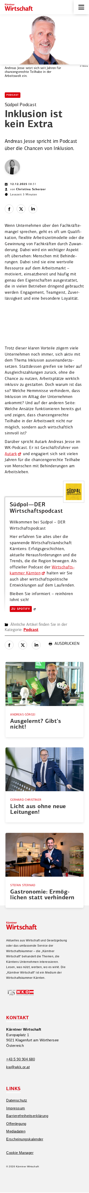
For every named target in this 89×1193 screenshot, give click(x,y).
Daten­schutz (16, 1100)
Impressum (15, 1108)
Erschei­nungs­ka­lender (24, 1139)
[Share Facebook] (9, 208)
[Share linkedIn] (32, 208)
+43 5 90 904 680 (20, 1059)
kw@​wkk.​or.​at (18, 1067)
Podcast (12, 95)
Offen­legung (16, 1124)
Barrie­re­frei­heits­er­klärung (27, 1116)
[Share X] (22, 645)
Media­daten (15, 1131)
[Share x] (21, 208)
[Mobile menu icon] (81, 7)
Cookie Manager (19, 1153)
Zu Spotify (20, 609)
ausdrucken (67, 644)
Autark (11, 454)
